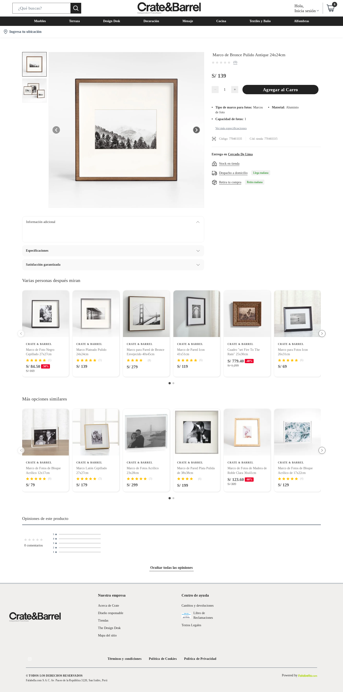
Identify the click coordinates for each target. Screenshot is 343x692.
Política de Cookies (163, 659)
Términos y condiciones (124, 659)
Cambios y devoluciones (198, 605)
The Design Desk (109, 628)
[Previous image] (56, 130)
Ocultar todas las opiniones (171, 568)
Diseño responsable (110, 613)
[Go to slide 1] (169, 383)
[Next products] (322, 333)
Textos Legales (191, 625)
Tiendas (103, 620)
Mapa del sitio (107, 635)
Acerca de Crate (108, 605)
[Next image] (196, 130)
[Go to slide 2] (173, 383)
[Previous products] (21, 333)
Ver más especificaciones (231, 128)
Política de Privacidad (200, 659)
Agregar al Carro (280, 89)
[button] (46, 8)
